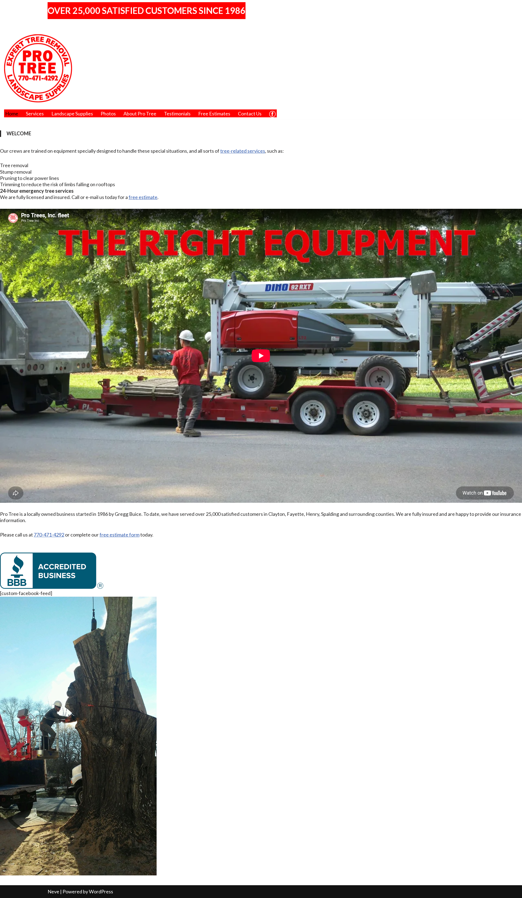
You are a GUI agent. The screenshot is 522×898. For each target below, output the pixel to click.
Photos (108, 114)
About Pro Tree (139, 114)
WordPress (101, 891)
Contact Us (250, 114)
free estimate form (119, 535)
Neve (53, 891)
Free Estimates (214, 114)
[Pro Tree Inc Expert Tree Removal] (38, 68)
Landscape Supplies (72, 114)
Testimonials (177, 114)
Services (35, 114)
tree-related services (242, 151)
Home (11, 114)
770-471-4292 (49, 535)
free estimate (143, 197)
